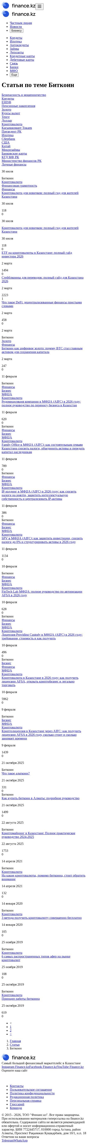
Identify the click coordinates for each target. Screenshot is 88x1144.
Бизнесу (16, 30)
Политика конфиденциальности (32, 1093)
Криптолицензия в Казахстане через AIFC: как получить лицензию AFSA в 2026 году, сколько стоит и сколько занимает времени (41, 734)
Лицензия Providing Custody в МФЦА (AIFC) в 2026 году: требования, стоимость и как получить (42, 636)
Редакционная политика (27, 1097)
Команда (16, 1108)
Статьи (15, 1044)
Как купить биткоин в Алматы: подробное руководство (40, 798)
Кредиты (16, 37)
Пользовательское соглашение (31, 1089)
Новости (16, 26)
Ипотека (16, 41)
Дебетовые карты (22, 59)
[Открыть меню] (39, 6)
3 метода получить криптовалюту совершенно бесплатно (42, 917)
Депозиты (17, 52)
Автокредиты (19, 45)
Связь (14, 63)
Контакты (17, 1086)
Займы (14, 48)
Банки (14, 67)
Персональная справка (25, 1100)
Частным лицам (21, 23)
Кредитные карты (22, 56)
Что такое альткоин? (16, 773)
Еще (14, 74)
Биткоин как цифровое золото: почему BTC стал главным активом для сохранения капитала (42, 350)
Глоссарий (17, 1104)
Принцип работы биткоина (21, 998)
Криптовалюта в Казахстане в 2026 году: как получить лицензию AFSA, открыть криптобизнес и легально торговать (40, 681)
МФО (14, 70)
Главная (15, 1041)
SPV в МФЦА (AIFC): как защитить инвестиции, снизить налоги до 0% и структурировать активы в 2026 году (42, 540)
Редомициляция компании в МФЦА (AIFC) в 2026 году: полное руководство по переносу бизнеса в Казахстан (41, 403)
